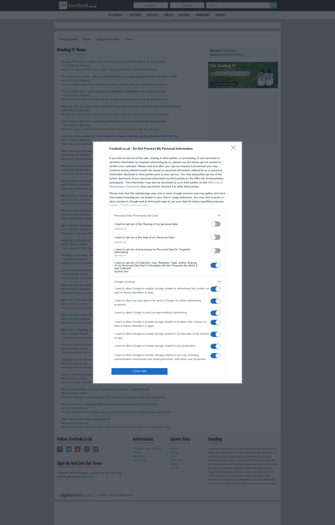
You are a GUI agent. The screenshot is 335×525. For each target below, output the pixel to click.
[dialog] (167, 262)
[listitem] (167, 215)
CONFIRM (139, 371)
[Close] (234, 149)
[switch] (216, 224)
